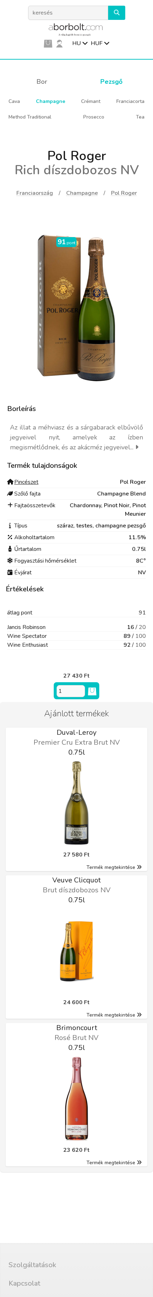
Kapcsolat (24, 1283)
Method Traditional (30, 117)
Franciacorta (130, 101)
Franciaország (34, 193)
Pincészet (26, 482)
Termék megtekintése (110, 867)
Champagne (50, 101)
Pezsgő (111, 81)
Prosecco (93, 117)
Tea (140, 117)
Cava (14, 101)
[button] (116, 13)
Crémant (90, 101)
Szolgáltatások (32, 1265)
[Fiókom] (59, 43)
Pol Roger (124, 193)
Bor (42, 81)
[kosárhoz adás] (92, 691)
